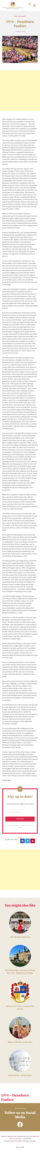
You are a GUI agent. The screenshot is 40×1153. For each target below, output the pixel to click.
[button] (29, 4)
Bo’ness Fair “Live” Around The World (20, 1007)
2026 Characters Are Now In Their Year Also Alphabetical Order (20, 971)
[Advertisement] (20, 90)
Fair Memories (20, 16)
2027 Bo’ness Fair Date (20, 937)
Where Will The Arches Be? (20, 1042)
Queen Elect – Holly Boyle (20, 1075)
